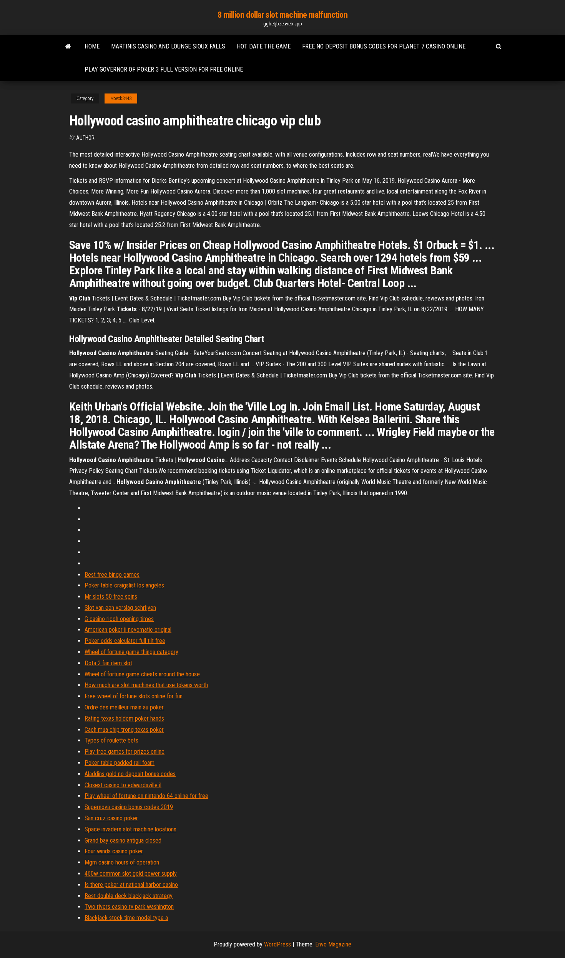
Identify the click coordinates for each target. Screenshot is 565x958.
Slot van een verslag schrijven (120, 607)
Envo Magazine (333, 944)
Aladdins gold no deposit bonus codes (130, 774)
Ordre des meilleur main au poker (124, 707)
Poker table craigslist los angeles (124, 585)
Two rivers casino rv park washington (129, 906)
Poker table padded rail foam (120, 762)
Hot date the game (264, 46)
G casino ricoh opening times (119, 619)
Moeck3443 (120, 98)
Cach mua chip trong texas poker (124, 729)
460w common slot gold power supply (131, 873)
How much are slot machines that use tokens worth (146, 685)
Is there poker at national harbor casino (131, 884)
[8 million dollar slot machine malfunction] (68, 46)
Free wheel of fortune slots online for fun (134, 696)
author (85, 138)
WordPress (277, 944)
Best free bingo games (112, 574)
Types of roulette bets (111, 740)
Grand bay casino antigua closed (123, 840)
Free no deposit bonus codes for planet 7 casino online (383, 46)
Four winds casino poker (114, 851)
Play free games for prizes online (125, 751)
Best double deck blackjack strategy (129, 896)
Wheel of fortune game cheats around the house (142, 674)
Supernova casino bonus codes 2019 (129, 807)
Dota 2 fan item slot (108, 663)
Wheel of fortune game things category (131, 652)
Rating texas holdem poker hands (124, 718)
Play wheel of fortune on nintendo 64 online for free (146, 795)
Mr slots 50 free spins (111, 596)
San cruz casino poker (111, 818)
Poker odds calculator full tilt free (125, 640)
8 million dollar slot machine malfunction (283, 15)
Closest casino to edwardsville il (123, 785)
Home (92, 46)
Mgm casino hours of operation (122, 862)
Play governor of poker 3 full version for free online (164, 69)
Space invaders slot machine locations (130, 829)
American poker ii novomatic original (128, 629)
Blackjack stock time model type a (126, 917)
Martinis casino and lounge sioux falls (168, 46)
